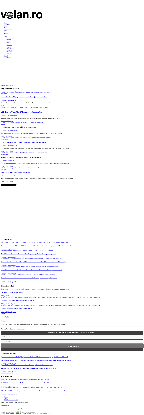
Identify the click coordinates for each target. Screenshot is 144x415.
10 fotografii (4, 304)
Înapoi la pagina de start (7, 85)
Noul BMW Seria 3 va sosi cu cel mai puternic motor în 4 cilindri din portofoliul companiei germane (29, 278)
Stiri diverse (4, 93)
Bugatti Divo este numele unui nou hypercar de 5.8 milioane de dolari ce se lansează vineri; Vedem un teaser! (31, 270)
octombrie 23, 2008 (13, 130)
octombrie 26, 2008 (13, 115)
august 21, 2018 (12, 273)
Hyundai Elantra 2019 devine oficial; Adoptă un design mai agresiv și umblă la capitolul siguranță (28, 254)
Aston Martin (10, 38)
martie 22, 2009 (12, 100)
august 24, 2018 (12, 249)
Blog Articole (7, 57)
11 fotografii (4, 296)
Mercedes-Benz (8, 29)
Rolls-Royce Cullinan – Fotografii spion (12, 292)
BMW (5, 27)
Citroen (9, 39)
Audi (5, 26)
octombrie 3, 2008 (12, 145)
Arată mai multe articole (7, 283)
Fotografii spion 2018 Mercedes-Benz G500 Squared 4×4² (17, 308)
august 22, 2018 (12, 265)
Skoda (5, 35)
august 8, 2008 (11, 160)
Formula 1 (4, 169)
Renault (6, 33)
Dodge (9, 41)
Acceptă (41, 413)
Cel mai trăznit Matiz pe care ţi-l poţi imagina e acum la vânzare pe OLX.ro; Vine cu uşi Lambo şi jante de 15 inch (33, 390)
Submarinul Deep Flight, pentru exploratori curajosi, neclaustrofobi (24, 97)
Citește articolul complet (7, 105)
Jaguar (9, 47)
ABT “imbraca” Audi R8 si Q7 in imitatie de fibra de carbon (21, 112)
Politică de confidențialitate (11, 400)
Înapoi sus (3, 313)
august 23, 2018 (12, 257)
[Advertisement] (51, 71)
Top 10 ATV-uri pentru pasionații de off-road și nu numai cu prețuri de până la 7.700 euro (26, 382)
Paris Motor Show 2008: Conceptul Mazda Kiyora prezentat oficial (23, 142)
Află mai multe (47, 413)
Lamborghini (10, 48)
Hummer (9, 45)
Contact (6, 398)
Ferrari (9, 42)
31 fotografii (4, 312)
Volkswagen (7, 24)
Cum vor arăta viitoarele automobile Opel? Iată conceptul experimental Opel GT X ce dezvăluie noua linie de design (33, 262)
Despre (6, 397)
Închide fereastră (5, 405)
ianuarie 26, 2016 (12, 394)
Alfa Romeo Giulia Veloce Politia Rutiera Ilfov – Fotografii (17, 300)
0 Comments (4, 100)
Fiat (8, 44)
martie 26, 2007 (12, 175)
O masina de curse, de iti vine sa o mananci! (15, 172)
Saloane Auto (4, 139)
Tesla (5, 30)
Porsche (9, 51)
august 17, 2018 (12, 281)
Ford (5, 32)
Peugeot (9, 50)
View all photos (11, 296)
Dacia (5, 23)
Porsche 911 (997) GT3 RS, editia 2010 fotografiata (18, 127)
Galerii (6, 56)
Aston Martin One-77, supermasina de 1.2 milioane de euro (21, 157)
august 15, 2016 (12, 386)
